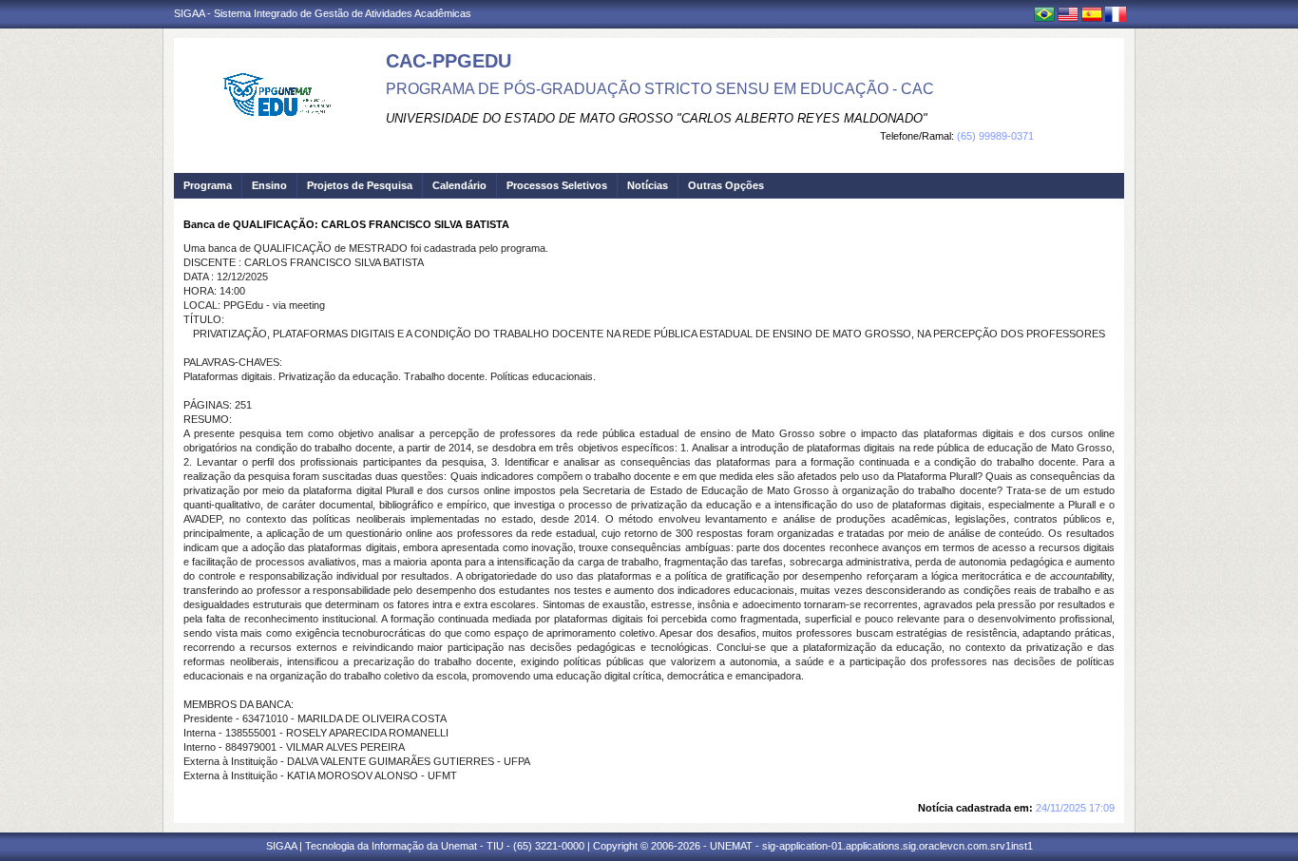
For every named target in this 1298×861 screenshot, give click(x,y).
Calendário (459, 185)
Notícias (647, 185)
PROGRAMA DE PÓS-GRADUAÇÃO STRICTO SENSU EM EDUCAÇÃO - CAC (660, 89)
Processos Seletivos (556, 185)
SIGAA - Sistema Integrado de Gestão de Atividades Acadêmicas (322, 13)
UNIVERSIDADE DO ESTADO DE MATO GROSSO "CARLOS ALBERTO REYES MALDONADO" (656, 118)
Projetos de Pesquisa (359, 185)
